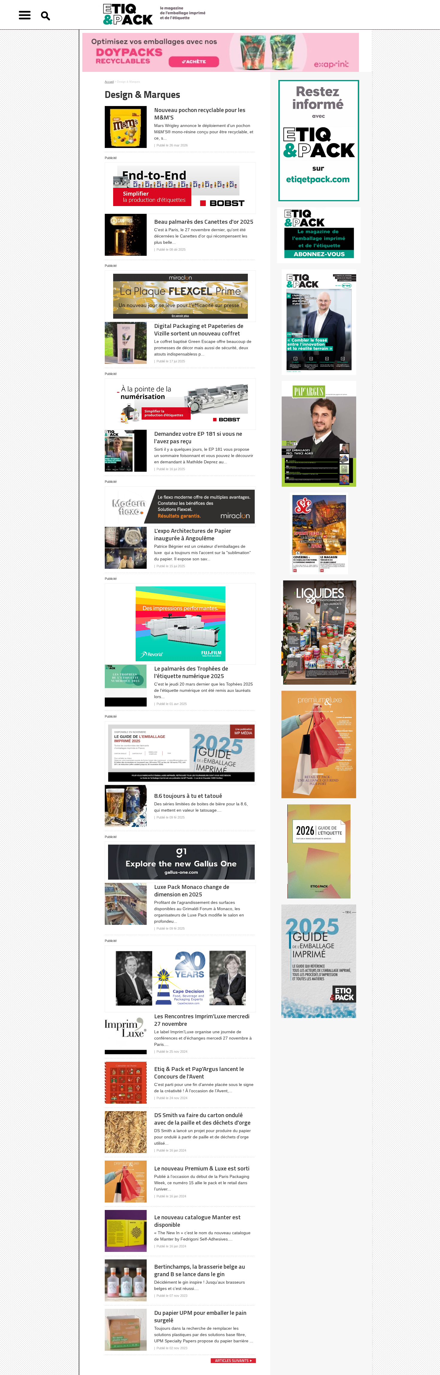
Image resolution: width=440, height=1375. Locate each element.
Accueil (109, 81)
